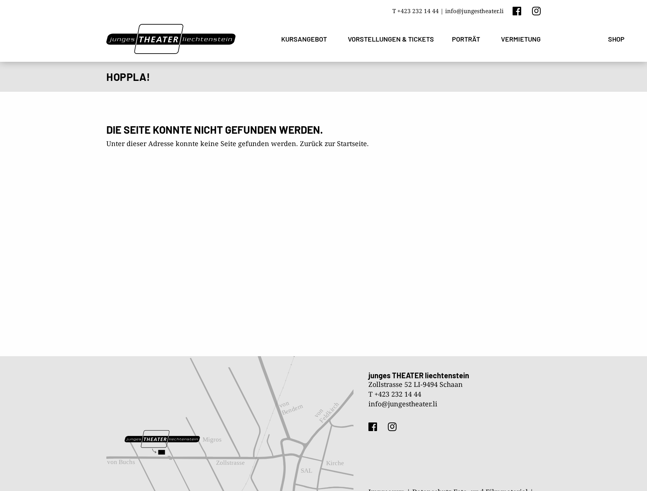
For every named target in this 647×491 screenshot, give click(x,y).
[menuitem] (305, 39)
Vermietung (521, 39)
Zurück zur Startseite (333, 143)
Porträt (466, 39)
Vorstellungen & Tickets (391, 39)
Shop (616, 39)
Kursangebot (304, 39)
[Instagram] (536, 11)
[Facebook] (517, 11)
